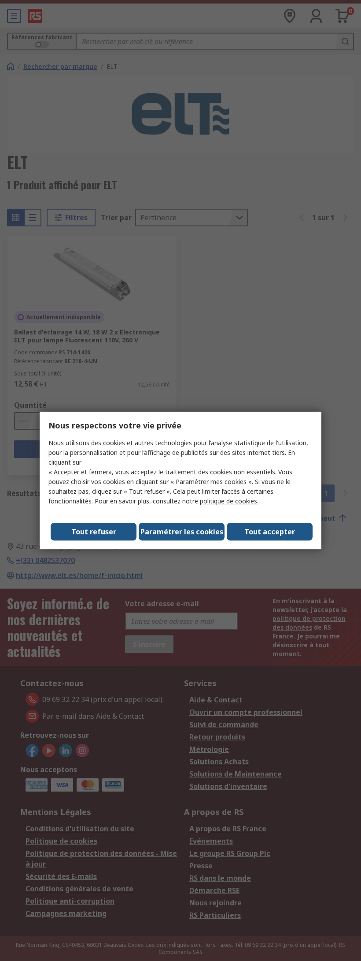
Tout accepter (269, 532)
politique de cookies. (229, 501)
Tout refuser (93, 532)
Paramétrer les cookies (181, 532)
